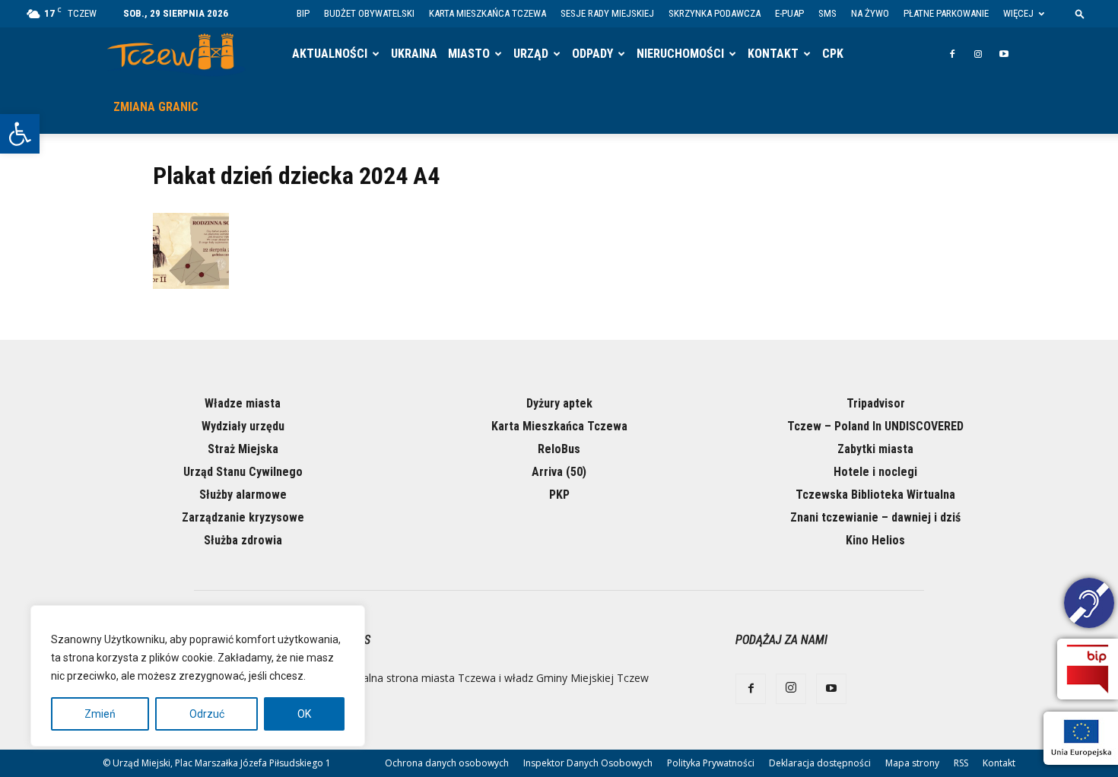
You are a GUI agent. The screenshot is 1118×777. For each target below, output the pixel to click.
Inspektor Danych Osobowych (588, 762)
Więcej (1018, 13)
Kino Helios (875, 540)
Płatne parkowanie (946, 13)
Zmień (100, 714)
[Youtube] (1004, 54)
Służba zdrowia (243, 540)
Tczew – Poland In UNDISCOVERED (875, 426)
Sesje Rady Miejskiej (607, 13)
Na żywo (870, 13)
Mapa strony (912, 762)
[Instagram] (978, 54)
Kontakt (773, 53)
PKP (559, 494)
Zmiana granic (156, 107)
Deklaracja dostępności (820, 762)
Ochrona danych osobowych (447, 762)
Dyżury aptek (559, 403)
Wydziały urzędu (243, 426)
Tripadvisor (875, 403)
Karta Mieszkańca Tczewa (487, 13)
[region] (197, 676)
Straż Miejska (243, 449)
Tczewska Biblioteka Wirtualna (875, 494)
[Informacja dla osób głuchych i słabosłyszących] (1089, 605)
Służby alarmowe (243, 494)
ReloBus (559, 449)
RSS (961, 762)
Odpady (592, 53)
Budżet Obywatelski (369, 13)
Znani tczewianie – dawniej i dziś (875, 517)
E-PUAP (789, 13)
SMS (827, 13)
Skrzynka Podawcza (715, 13)
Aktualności (329, 53)
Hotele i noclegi (875, 472)
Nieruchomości (680, 53)
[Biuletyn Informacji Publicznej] (1087, 669)
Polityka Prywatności (710, 762)
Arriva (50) (559, 472)
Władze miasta (243, 403)
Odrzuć (206, 714)
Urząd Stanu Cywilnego (243, 472)
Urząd (530, 53)
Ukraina (414, 53)
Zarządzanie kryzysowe (243, 517)
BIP (303, 13)
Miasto (469, 53)
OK (304, 714)
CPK (832, 53)
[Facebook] (952, 54)
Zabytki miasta (875, 449)
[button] (20, 134)
